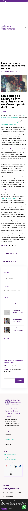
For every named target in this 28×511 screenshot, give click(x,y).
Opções (10, 508)
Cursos (7, 437)
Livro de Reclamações (10, 459)
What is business (17, 319)
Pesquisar (19, 380)
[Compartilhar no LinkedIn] (12, 246)
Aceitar (4, 508)
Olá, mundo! (16, 310)
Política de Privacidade (10, 454)
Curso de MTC (5, 60)
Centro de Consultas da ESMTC (9, 198)
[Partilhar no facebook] (9, 246)
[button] (27, 1)
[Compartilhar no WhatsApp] (15, 246)
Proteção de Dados (9, 457)
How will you (16, 328)
